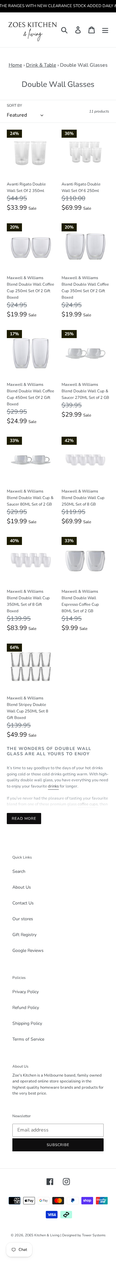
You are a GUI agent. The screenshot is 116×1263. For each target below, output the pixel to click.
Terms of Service (28, 1039)
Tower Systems (93, 1235)
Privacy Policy (25, 992)
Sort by (14, 105)
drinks (53, 786)
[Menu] (105, 29)
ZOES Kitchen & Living (42, 1235)
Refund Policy (25, 1008)
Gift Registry (24, 935)
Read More (24, 818)
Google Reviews (28, 950)
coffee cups (88, 804)
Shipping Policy (27, 1023)
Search (18, 871)
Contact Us (23, 903)
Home (15, 65)
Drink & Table (41, 65)
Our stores (22, 919)
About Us (21, 887)
